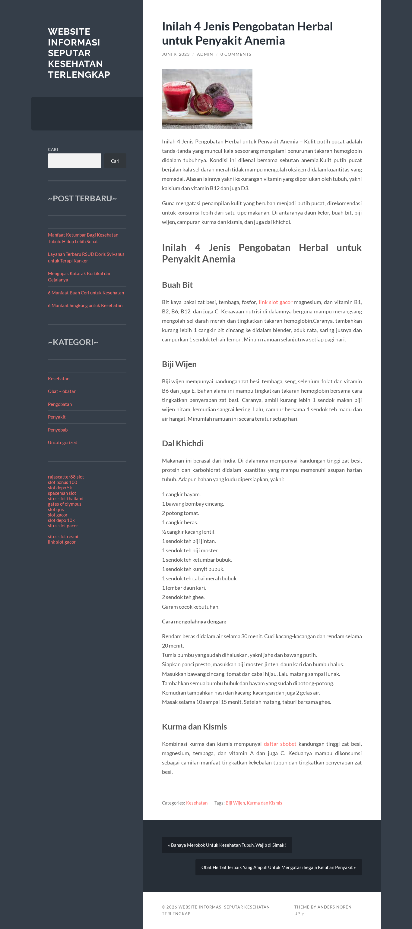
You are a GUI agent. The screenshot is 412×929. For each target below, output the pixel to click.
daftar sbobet (280, 743)
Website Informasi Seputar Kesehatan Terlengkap (79, 53)
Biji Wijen (235, 802)
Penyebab (58, 429)
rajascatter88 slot (66, 476)
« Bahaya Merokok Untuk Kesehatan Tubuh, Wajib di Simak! (227, 845)
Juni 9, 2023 (176, 54)
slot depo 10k (61, 520)
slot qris (56, 509)
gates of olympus (64, 504)
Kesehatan (58, 378)
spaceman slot (62, 493)
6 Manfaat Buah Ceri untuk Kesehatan (86, 292)
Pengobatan (60, 404)
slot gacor (58, 514)
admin (205, 54)
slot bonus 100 (62, 482)
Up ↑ (299, 913)
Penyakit (57, 416)
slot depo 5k (60, 487)
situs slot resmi (63, 536)
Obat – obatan (62, 391)
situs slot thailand (65, 498)
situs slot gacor (63, 525)
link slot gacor (62, 542)
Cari (53, 149)
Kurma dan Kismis (264, 802)
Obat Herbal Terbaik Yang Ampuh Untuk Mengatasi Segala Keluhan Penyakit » (278, 867)
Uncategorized (62, 442)
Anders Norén (335, 907)
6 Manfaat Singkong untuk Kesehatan (85, 305)
